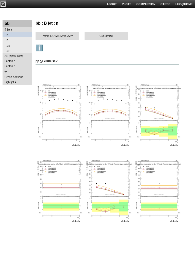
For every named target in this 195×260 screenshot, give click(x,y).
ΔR (8, 50)
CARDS (165, 4)
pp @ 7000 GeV (47, 61)
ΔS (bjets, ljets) (14, 55)
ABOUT (112, 4)
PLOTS (126, 4)
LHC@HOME (183, 4)
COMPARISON (145, 4)
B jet (7, 29)
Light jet (9, 82)
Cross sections (14, 76)
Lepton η (10, 60)
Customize (106, 35)
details (76, 145)
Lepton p (11, 66)
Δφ (8, 45)
